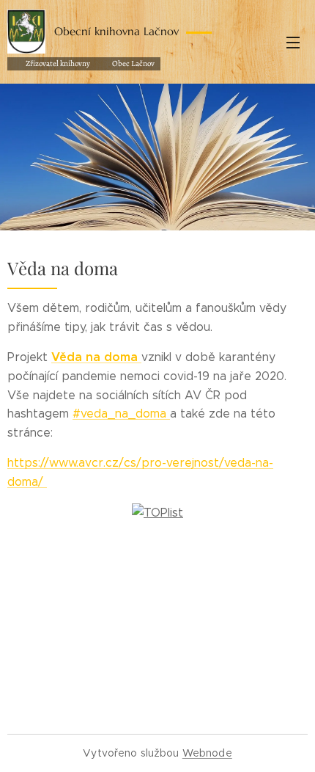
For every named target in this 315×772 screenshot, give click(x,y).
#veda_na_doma (121, 413)
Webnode (207, 753)
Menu (293, 42)
